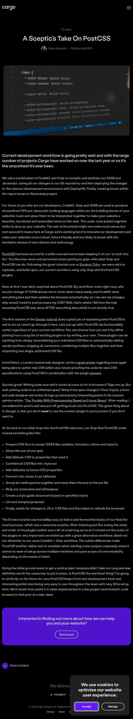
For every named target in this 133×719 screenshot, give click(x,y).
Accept (86, 706)
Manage (113, 706)
